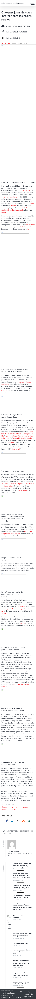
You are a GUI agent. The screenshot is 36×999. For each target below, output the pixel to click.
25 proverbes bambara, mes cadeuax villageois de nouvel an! (22, 935)
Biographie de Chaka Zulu (22, 438)
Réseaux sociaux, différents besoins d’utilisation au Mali (22, 951)
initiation (14, 807)
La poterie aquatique (20, 943)
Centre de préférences (28, 995)
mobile (5, 809)
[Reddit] (23, 821)
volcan (3, 613)
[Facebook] (6, 821)
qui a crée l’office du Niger (12, 484)
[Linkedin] (12, 821)
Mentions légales (26, 992)
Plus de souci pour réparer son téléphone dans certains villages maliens (22, 865)
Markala (21, 208)
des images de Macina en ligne (12, 609)
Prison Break (15, 449)
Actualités (5, 43)
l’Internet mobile (23, 190)
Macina (4, 210)
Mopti (32, 203)
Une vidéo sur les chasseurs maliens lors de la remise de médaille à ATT (22, 887)
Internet (25, 807)
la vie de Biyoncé (22, 490)
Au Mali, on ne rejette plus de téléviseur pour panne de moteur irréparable (22, 973)
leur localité (20, 607)
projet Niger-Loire (10, 197)
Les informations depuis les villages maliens (12, 3)
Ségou (25, 203)
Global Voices (25, 227)
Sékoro (14, 206)
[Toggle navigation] (32, 3)
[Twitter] (17, 821)
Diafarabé (10, 210)
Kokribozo (28, 208)
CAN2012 (4, 391)
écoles (4, 807)
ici (28, 229)
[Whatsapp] (29, 821)
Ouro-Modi (19, 210)
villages (14, 809)
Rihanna (11, 442)
